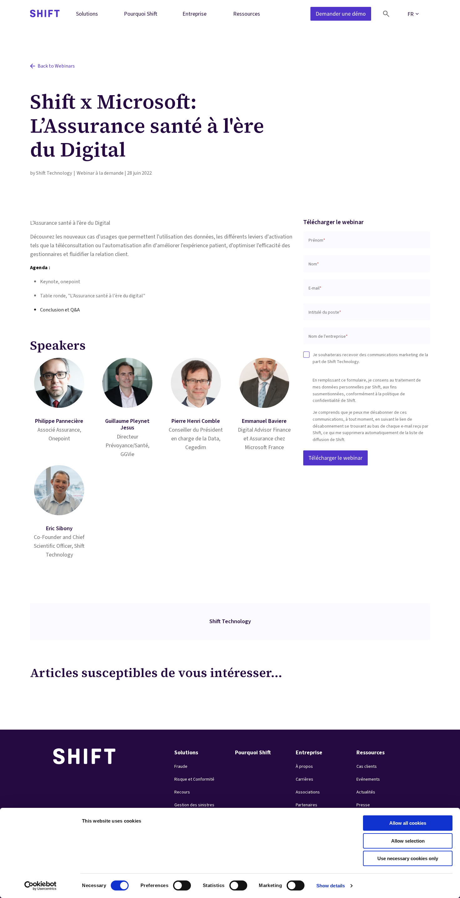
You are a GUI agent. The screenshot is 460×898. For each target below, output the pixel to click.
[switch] (176, 883)
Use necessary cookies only (407, 858)
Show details (330, 885)
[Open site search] (386, 14)
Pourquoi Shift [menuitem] (140, 13)
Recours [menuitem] (182, 792)
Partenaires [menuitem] (306, 805)
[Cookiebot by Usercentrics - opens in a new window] (40, 885)
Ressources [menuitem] (246, 13)
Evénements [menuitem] (368, 779)
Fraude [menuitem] (180, 766)
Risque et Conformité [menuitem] (194, 779)
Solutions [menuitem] (87, 13)
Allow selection (408, 841)
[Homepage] (45, 14)
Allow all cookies (407, 823)
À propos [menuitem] (304, 766)
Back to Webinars (56, 66)
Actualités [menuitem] (365, 792)
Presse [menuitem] (363, 805)
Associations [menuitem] (308, 792)
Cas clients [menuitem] (366, 766)
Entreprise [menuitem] (194, 13)
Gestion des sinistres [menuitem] (194, 805)
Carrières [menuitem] (304, 779)
